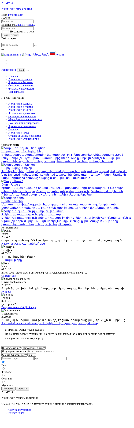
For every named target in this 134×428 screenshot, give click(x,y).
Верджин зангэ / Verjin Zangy (18, 307)
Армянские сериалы (20, 79)
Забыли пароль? (25, 24)
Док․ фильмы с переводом (24, 122)
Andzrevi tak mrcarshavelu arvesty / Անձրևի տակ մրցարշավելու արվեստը (49, 323)
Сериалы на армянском (22, 116)
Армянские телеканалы (22, 126)
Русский (60, 54)
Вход (21, 70)
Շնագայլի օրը (11, 260)
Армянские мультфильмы (23, 138)
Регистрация (15, 14)
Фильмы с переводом (21, 88)
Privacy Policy (16, 412)
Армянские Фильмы (20, 82)
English (17, 54)
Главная (13, 76)
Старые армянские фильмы (24, 135)
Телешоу (13, 129)
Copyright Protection (19, 409)
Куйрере (6, 291)
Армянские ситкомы (20, 106)
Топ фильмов (16, 91)
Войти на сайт (10, 35)
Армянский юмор (18, 132)
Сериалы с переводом (21, 85)
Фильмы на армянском (21, 113)
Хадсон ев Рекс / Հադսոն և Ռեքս (23, 243)
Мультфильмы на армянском (25, 119)
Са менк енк (8, 275)
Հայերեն (43, 54)
